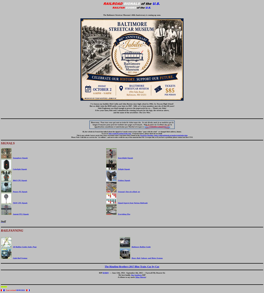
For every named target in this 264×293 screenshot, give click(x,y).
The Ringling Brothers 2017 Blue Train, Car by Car (132, 266)
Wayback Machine (146, 135)
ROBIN (106, 273)
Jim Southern (136, 275)
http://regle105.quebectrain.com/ (120, 133)
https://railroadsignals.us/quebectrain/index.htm (170, 135)
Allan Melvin (140, 277)
